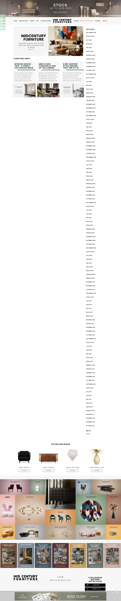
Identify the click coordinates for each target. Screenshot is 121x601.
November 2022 (90, 149)
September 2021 (91, 202)
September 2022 (91, 157)
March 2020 (89, 270)
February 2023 (90, 138)
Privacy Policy (66, 580)
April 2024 (89, 89)
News (15, 21)
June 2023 (89, 123)
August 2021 (90, 206)
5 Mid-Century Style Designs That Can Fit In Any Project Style (71, 68)
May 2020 (89, 263)
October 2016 (90, 425)
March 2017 (89, 407)
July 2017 (89, 391)
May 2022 (89, 172)
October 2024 (90, 70)
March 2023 (89, 134)
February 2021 (90, 229)
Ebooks (76, 21)
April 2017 (89, 403)
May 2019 (88, 308)
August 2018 (90, 342)
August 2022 (90, 161)
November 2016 (90, 422)
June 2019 (89, 304)
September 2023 (91, 115)
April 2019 (89, 312)
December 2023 (90, 104)
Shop (104, 21)
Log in (88, 434)
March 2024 (89, 93)
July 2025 (89, 40)
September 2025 (91, 32)
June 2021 (89, 214)
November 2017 (90, 376)
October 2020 (90, 244)
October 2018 (90, 335)
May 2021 (88, 217)
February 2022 (90, 183)
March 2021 (89, 225)
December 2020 (90, 236)
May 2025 (89, 47)
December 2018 (90, 327)
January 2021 (90, 233)
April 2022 (89, 176)
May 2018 (89, 354)
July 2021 (89, 210)
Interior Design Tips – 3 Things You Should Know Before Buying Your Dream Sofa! (24, 68)
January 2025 (90, 59)
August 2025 (90, 36)
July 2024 (89, 81)
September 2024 (91, 74)
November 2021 (90, 195)
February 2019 (90, 320)
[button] (119, 557)
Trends (32, 21)
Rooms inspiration (87, 21)
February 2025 (90, 55)
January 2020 (90, 278)
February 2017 (90, 410)
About (51, 580)
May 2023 (89, 127)
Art (38, 21)
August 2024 (90, 78)
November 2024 (90, 66)
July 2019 (89, 301)
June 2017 (89, 395)
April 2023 (89, 130)
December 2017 (90, 372)
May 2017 (88, 399)
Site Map (57, 580)
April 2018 (89, 357)
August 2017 (90, 388)
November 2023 (90, 108)
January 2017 (90, 414)
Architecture (23, 21)
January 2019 (90, 323)
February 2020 (90, 274)
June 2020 (89, 259)
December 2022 (90, 146)
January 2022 (90, 187)
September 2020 (91, 248)
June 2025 (89, 44)
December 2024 (90, 62)
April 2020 (89, 267)
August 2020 (90, 251)
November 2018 (90, 331)
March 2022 (89, 180)
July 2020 (89, 255)
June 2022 (89, 168)
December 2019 (90, 282)
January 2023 (90, 142)
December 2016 (90, 418)
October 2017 (90, 380)
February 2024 (90, 96)
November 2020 (91, 240)
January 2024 (90, 100)
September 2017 (91, 384)
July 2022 (89, 165)
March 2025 (89, 51)
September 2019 (91, 293)
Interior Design (46, 21)
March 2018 (89, 361)
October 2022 (90, 153)
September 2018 (91, 338)
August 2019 (90, 297)
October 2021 (90, 199)
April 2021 (89, 221)
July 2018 (89, 346)
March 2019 (89, 316)
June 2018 (89, 350)
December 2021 (90, 191)
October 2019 (90, 289)
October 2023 (90, 112)
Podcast (97, 21)
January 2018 (90, 369)
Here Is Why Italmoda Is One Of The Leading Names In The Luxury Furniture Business (48, 69)
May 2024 (89, 85)
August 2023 (90, 119)
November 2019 (90, 286)
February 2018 (90, 365)
